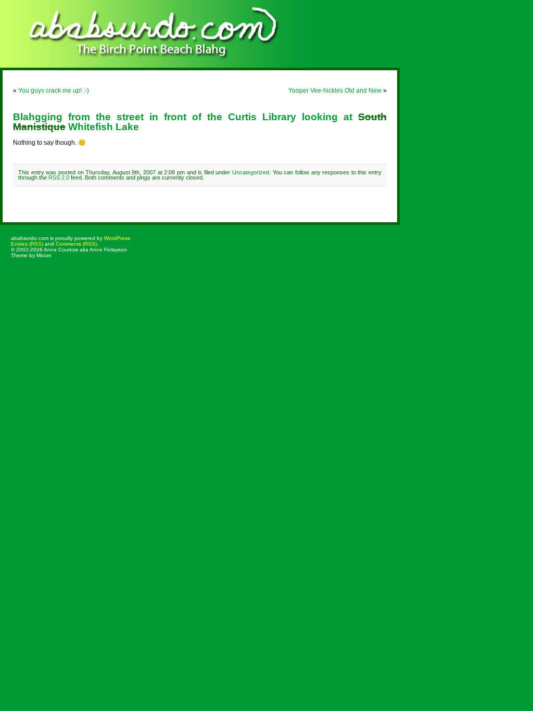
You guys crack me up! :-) (53, 90)
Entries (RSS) (27, 244)
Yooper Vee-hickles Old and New (335, 90)
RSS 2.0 (58, 177)
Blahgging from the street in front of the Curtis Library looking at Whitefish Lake (200, 121)
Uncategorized (250, 172)
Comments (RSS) (76, 244)
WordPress (117, 238)
